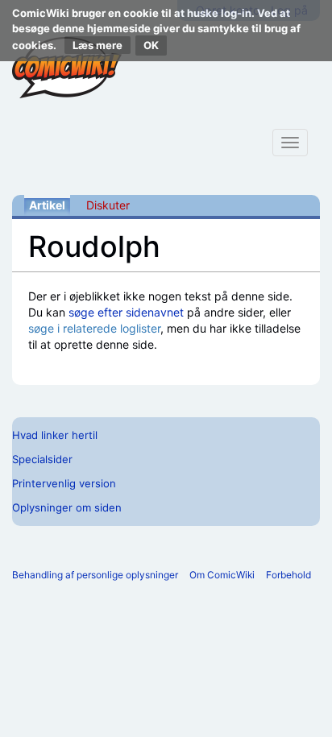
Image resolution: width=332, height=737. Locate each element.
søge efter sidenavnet (126, 312)
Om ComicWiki (222, 575)
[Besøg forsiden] (67, 67)
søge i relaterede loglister (94, 328)
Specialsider (42, 459)
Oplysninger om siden (67, 507)
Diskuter (108, 205)
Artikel (47, 205)
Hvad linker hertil (55, 435)
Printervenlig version (64, 483)
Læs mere (97, 45)
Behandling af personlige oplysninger (95, 575)
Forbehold (288, 575)
